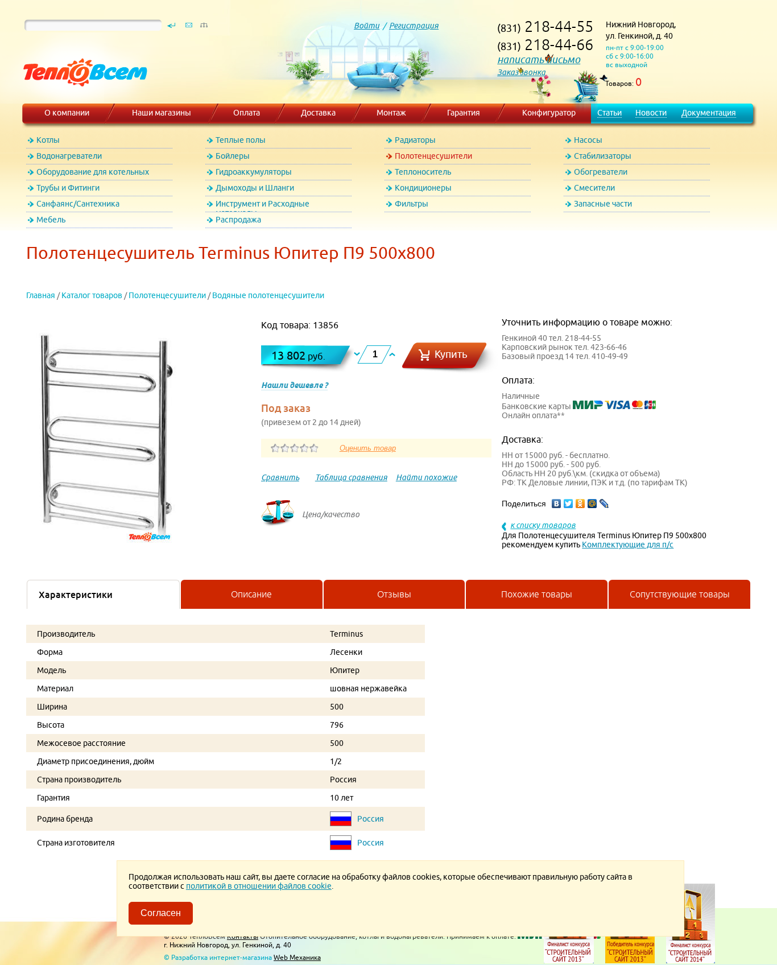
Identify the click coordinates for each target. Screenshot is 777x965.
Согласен (160, 913)
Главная (40, 295)
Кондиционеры (423, 187)
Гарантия (463, 112)
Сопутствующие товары (680, 594)
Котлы (48, 140)
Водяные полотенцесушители (268, 295)
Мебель (50, 219)
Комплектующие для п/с (627, 544)
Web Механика (297, 957)
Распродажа (238, 219)
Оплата (246, 112)
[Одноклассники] (580, 503)
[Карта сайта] (203, 27)
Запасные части (603, 203)
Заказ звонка (521, 72)
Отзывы (394, 594)
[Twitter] (569, 503)
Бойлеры (233, 155)
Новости (651, 112)
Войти (366, 25)
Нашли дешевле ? (294, 385)
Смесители (594, 187)
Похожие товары (536, 594)
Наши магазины (161, 112)
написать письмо (538, 59)
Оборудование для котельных (92, 171)
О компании (66, 112)
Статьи (609, 112)
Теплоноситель (423, 171)
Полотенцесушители (433, 155)
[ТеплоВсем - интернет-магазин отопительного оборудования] (81, 97)
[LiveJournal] (604, 503)
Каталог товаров (91, 295)
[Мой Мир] (592, 503)
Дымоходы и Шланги (255, 187)
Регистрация (414, 25)
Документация (708, 112)
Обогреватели (600, 171)
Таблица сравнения (351, 477)
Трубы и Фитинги (68, 187)
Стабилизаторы (602, 155)
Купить (451, 354)
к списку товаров (543, 525)
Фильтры (411, 203)
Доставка (318, 112)
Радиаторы (415, 140)
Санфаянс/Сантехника (77, 203)
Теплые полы (241, 140)
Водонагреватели (69, 155)
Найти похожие (426, 477)
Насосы (588, 140)
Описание (251, 594)
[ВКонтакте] (557, 503)
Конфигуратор (549, 112)
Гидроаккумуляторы (254, 171)
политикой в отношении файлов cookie (259, 885)
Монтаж (391, 112)
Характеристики (76, 594)
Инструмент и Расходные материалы (262, 205)
